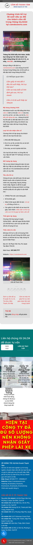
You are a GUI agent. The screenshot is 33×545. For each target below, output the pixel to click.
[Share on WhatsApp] (8, 289)
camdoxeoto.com (9, 68)
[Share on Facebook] (11, 289)
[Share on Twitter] (14, 289)
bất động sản (10, 117)
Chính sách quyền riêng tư (10, 488)
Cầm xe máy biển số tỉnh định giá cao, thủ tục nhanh (16, 92)
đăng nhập (15, 314)
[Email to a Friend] (18, 289)
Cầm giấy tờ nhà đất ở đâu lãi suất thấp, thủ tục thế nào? (16, 84)
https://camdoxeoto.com (18, 254)
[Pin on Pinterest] (21, 289)
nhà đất (10, 61)
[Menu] (2, 5)
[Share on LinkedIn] (24, 289)
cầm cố (5, 113)
